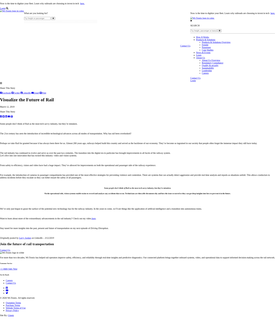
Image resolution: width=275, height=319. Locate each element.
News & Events (68, 22)
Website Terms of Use (16, 308)
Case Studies (207, 50)
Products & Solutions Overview (216, 42)
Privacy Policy (12, 310)
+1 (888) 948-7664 (8, 269)
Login (2, 8)
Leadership (207, 70)
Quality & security (210, 65)
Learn (80, 22)
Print (44, 93)
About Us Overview (211, 60)
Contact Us (185, 46)
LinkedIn (26, 93)
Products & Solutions (205, 39)
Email (36, 93)
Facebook (6, 93)
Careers (205, 73)
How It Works (31, 22)
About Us (200, 58)
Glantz (11, 315)
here (93, 218)
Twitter (16, 93)
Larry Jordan (25, 238)
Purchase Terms (13, 305)
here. (82, 3)
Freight (205, 45)
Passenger (206, 47)
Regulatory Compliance (212, 63)
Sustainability (208, 68)
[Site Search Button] (53, 18)
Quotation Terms (13, 303)
